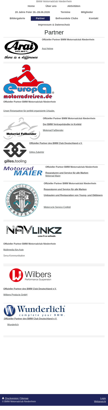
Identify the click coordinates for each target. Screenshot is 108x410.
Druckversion (12, 398)
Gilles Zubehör (36, 152)
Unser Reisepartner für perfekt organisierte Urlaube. (29, 111)
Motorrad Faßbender (53, 130)
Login (103, 398)
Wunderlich (13, 324)
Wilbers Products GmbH (15, 295)
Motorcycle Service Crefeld (57, 207)
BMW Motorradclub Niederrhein (54, 1)
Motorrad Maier (52, 176)
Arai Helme (47, 48)
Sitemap (24, 398)
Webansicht (100, 401)
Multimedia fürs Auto (13, 250)
